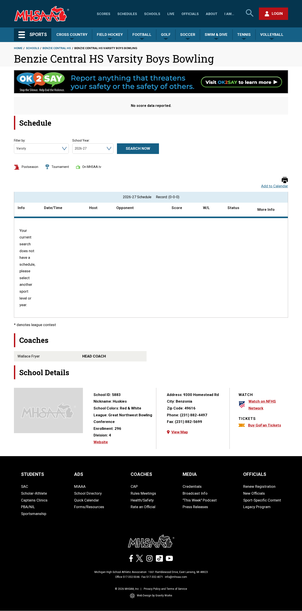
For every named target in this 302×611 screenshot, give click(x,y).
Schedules (127, 14)
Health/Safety (142, 500)
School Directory (88, 493)
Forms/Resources (89, 507)
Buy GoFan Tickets (264, 425)
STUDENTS (32, 474)
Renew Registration (259, 486)
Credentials (192, 486)
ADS (78, 474)
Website (101, 442)
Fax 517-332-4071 (152, 576)
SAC (24, 486)
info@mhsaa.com (176, 576)
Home (18, 48)
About (211, 14)
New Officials (254, 493)
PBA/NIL (28, 507)
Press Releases (195, 507)
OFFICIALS (254, 474)
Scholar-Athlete (34, 493)
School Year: (81, 140)
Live (170, 14)
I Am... (229, 14)
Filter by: (19, 140)
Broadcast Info (195, 493)
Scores (103, 14)
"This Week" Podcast (200, 500)
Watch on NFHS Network (262, 404)
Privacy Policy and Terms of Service (165, 588)
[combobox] (16, 148)
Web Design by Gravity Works (154, 595)
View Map (179, 432)
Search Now (138, 148)
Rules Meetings (143, 493)
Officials (190, 14)
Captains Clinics (34, 500)
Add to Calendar (274, 186)
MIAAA (80, 486)
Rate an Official (143, 507)
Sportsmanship (33, 513)
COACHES (141, 474)
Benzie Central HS (56, 48)
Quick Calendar (86, 500)
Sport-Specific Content (262, 500)
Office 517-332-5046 (127, 576)
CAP (134, 486)
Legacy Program (257, 507)
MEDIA (190, 474)
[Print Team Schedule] (284, 180)
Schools (152, 14)
